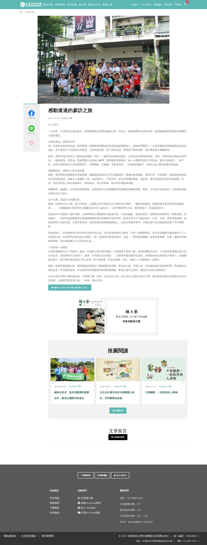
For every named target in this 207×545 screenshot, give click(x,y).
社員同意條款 (29, 536)
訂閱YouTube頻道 (90, 512)
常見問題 (54, 498)
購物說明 (168, 4)
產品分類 (48, 4)
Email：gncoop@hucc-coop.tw (136, 521)
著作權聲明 (48, 536)
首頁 (20, 12)
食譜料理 (60, 4)
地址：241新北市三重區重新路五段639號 (154, 541)
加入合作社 (146, 4)
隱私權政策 (10, 536)
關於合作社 (94, 4)
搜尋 (179, 4)
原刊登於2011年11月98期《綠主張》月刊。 (69, 287)
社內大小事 (30, 12)
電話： (123, 498)
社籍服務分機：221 (130, 504)
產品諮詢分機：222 (130, 509)
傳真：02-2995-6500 (187, 541)
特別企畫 (72, 4)
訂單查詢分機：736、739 (133, 515)
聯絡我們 (54, 503)
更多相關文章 (118, 410)
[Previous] (53, 382)
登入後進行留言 (118, 437)
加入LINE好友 (88, 507)
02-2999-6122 (131, 498)
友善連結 (54, 512)
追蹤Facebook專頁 (90, 503)
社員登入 (135, 4)
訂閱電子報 (86, 498)
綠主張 (82, 4)
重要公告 (107, 4)
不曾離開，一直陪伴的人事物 (161, 392)
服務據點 (158, 4)
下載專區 (54, 507)
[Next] (182, 382)
